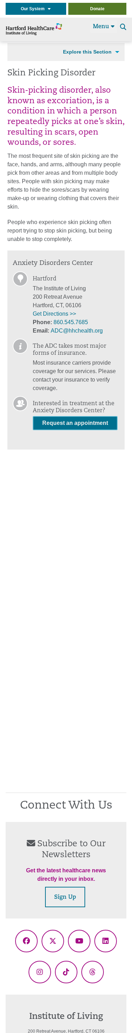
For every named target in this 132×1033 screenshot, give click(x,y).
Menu (102, 27)
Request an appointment (75, 423)
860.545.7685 (71, 322)
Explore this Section (87, 52)
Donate (97, 8)
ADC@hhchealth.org (77, 331)
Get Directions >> (54, 314)
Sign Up (65, 897)
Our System (34, 8)
